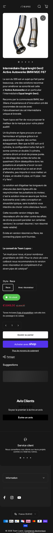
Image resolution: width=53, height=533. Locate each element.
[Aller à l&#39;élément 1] (22, 62)
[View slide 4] (30, 458)
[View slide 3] (27, 458)
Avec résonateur (25, 287)
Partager (11, 357)
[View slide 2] (23, 458)
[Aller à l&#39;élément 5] (32, 62)
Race (8, 287)
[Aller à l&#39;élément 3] (29, 62)
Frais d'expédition (25, 312)
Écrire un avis (25, 417)
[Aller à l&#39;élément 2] (25, 62)
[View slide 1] (20, 458)
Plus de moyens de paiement (25, 350)
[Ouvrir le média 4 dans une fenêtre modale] (43, 18)
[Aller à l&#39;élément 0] (18, 62)
